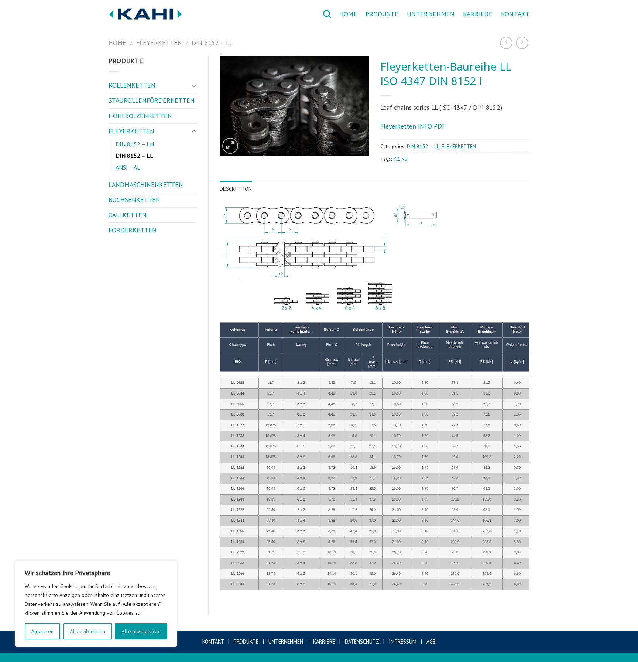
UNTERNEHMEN (431, 14)
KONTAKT (515, 14)
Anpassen (42, 631)
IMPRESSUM (402, 641)
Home (117, 42)
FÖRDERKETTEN (133, 230)
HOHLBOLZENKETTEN (140, 116)
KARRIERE (478, 14)
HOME (348, 14)
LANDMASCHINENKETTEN (146, 184)
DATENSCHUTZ (362, 641)
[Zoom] (230, 146)
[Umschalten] (194, 86)
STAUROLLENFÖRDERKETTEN (152, 100)
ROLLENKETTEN (132, 85)
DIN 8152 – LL (212, 42)
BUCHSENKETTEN (134, 199)
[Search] (327, 14)
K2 (396, 159)
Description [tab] (236, 188)
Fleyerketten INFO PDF (412, 126)
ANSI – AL (128, 167)
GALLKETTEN (128, 215)
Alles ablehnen (87, 631)
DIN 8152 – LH (135, 144)
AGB (431, 641)
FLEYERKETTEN (159, 42)
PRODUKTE (382, 14)
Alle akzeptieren (141, 631)
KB (405, 159)
